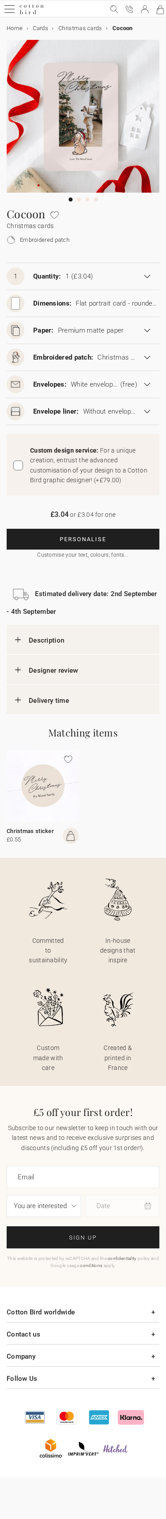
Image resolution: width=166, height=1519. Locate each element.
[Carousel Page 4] (96, 200)
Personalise (83, 539)
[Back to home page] (31, 13)
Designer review (53, 670)
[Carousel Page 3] (87, 200)
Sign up (83, 1237)
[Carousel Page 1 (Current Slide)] (71, 200)
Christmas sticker (30, 831)
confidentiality (122, 1258)
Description (46, 640)
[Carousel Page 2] (79, 200)
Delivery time (49, 701)
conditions (91, 1265)
